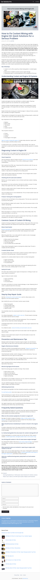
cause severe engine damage (25, 441)
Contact (24, 575)
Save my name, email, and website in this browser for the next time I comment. (18, 507)
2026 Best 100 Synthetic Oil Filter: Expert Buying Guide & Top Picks (21, 552)
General (5, 473)
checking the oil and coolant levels (13, 297)
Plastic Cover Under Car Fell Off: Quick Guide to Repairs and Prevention (19, 476)
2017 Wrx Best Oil (9, 556)
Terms (21, 575)
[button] (33, 1)
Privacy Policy (16, 575)
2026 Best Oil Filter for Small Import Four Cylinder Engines (19, 536)
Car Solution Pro (6, 2)
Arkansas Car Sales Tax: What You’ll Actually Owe (12, 532)
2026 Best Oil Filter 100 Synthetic (13, 548)
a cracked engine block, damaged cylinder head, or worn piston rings (20, 436)
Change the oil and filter (31, 348)
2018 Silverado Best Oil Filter (12, 544)
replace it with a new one (18, 315)
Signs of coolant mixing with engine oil (10, 140)
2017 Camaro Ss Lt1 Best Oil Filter (13, 560)
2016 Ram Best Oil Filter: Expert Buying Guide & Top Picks (19, 568)
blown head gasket (6, 229)
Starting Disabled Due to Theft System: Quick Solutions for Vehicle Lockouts (20, 475)
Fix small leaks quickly (6, 392)
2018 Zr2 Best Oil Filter (11, 540)
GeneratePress (25, 578)
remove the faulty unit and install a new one (21, 327)
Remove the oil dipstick (28, 159)
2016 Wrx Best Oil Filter (11, 564)
